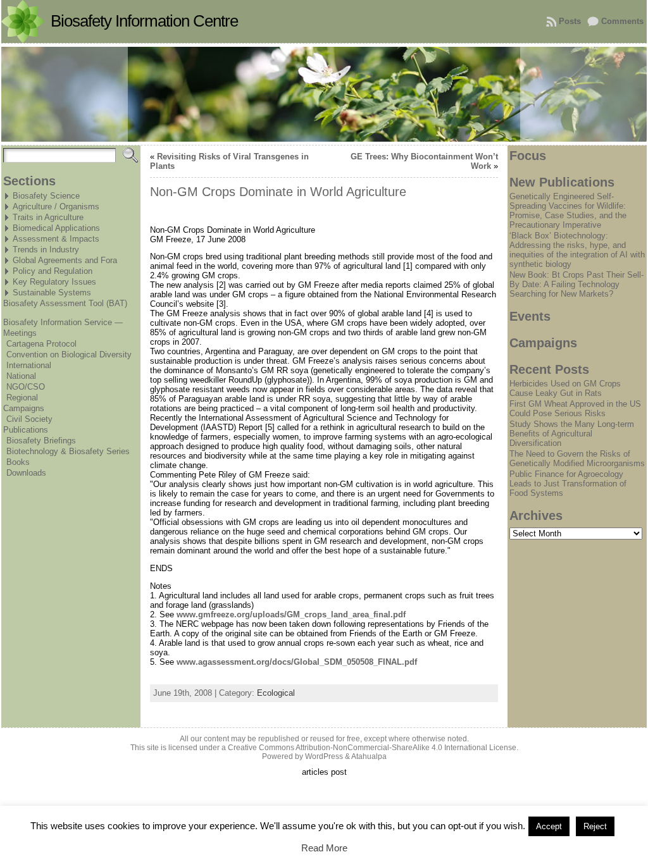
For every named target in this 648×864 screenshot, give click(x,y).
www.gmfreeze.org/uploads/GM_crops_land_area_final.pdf (291, 614)
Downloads (26, 473)
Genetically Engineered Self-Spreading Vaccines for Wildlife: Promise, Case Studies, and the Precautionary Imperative (567, 211)
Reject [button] (595, 826)
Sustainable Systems (52, 292)
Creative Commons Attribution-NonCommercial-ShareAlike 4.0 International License (372, 747)
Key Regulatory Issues (54, 282)
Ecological (276, 693)
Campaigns (23, 408)
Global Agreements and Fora (65, 260)
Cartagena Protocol (41, 344)
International (28, 365)
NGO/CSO (25, 387)
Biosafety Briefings (41, 440)
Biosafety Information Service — (63, 322)
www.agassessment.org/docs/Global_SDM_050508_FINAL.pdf (297, 662)
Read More (324, 847)
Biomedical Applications (56, 228)
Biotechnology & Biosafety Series (68, 451)
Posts (570, 21)
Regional (22, 397)
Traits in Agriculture (48, 217)
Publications (25, 430)
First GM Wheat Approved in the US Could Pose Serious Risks (575, 408)
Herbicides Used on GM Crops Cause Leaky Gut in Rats (565, 388)
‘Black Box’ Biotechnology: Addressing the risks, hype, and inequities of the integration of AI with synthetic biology (577, 250)
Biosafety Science (46, 196)
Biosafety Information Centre (144, 21)
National (21, 376)
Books (18, 462)
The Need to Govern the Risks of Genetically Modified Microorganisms (577, 458)
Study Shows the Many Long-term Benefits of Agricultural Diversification (571, 433)
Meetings (20, 333)
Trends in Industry (46, 249)
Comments (622, 21)
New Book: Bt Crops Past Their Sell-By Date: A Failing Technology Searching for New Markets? (576, 284)
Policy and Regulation (52, 271)
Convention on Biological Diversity (69, 354)
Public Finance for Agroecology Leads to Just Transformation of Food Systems (567, 483)
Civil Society (29, 419)
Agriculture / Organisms (56, 206)
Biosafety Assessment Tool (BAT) (65, 303)
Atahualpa (369, 756)
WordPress (324, 756)
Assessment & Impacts (56, 239)
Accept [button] (549, 826)
